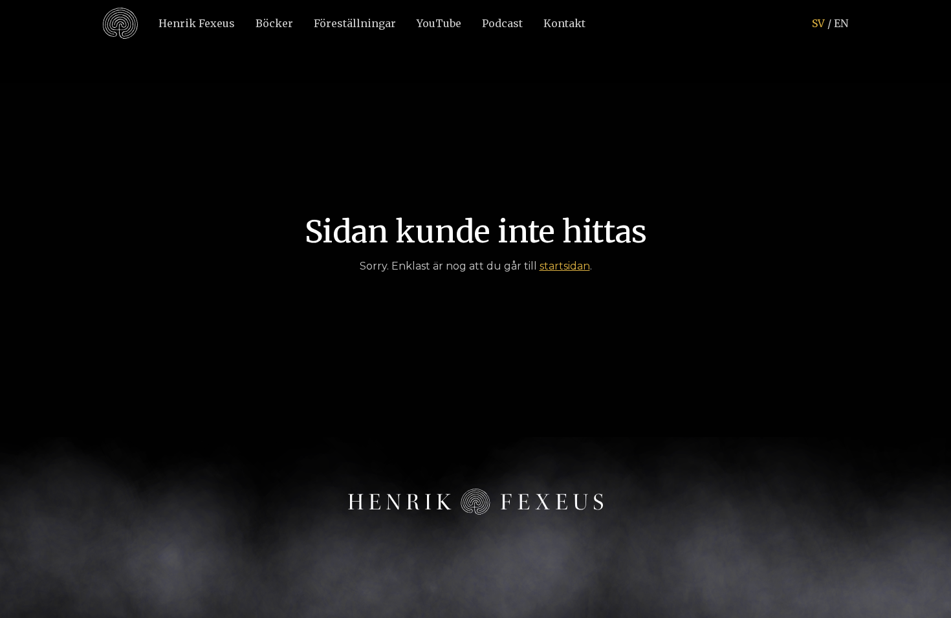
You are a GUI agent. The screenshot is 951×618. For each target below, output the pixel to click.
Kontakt (564, 23)
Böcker (274, 23)
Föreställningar (355, 23)
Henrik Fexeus (196, 23)
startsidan (565, 266)
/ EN (830, 23)
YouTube (439, 23)
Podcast (502, 23)
